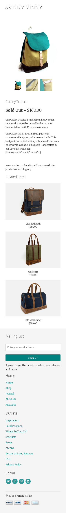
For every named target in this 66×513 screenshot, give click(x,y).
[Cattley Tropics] (33, 48)
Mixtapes (11, 404)
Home (9, 382)
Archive (10, 448)
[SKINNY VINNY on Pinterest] (22, 481)
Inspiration (12, 420)
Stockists (11, 437)
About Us (11, 399)
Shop (9, 388)
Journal (10, 393)
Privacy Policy (13, 464)
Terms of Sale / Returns (19, 453)
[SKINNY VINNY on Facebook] (15, 481)
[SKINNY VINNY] (24, 7)
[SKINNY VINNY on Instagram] (28, 481)
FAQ (8, 459)
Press (9, 442)
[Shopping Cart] (57, 7)
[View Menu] (50, 7)
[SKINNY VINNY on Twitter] (9, 481)
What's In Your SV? (16, 431)
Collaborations (14, 426)
